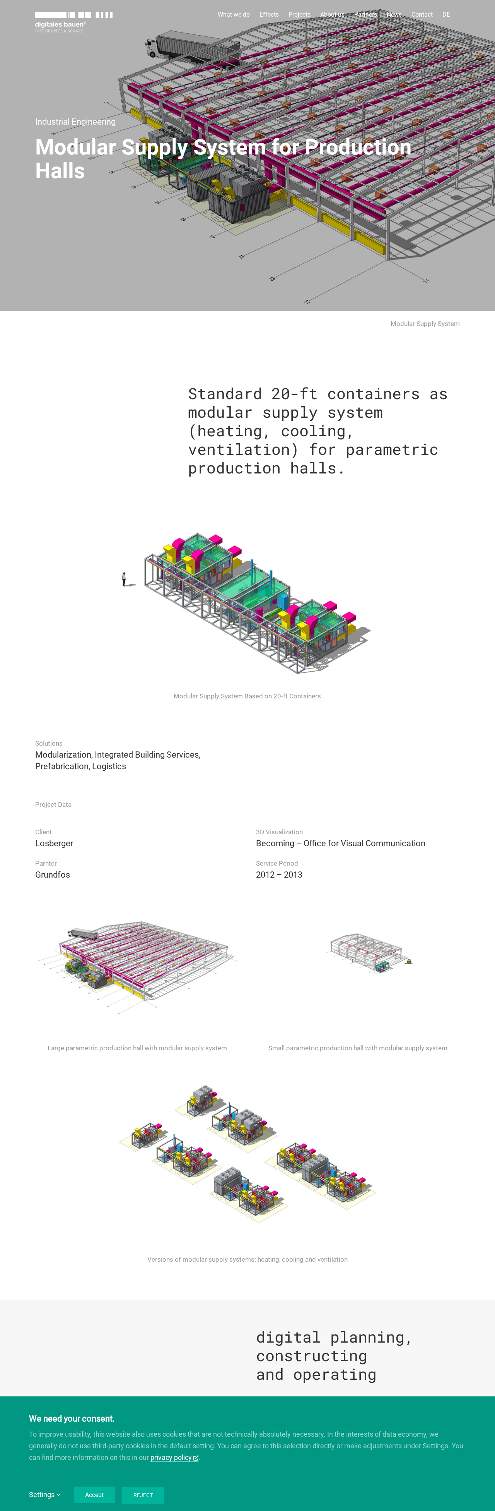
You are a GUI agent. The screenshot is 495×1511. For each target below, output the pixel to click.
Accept (94, 1495)
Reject (143, 1495)
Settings (42, 1494)
